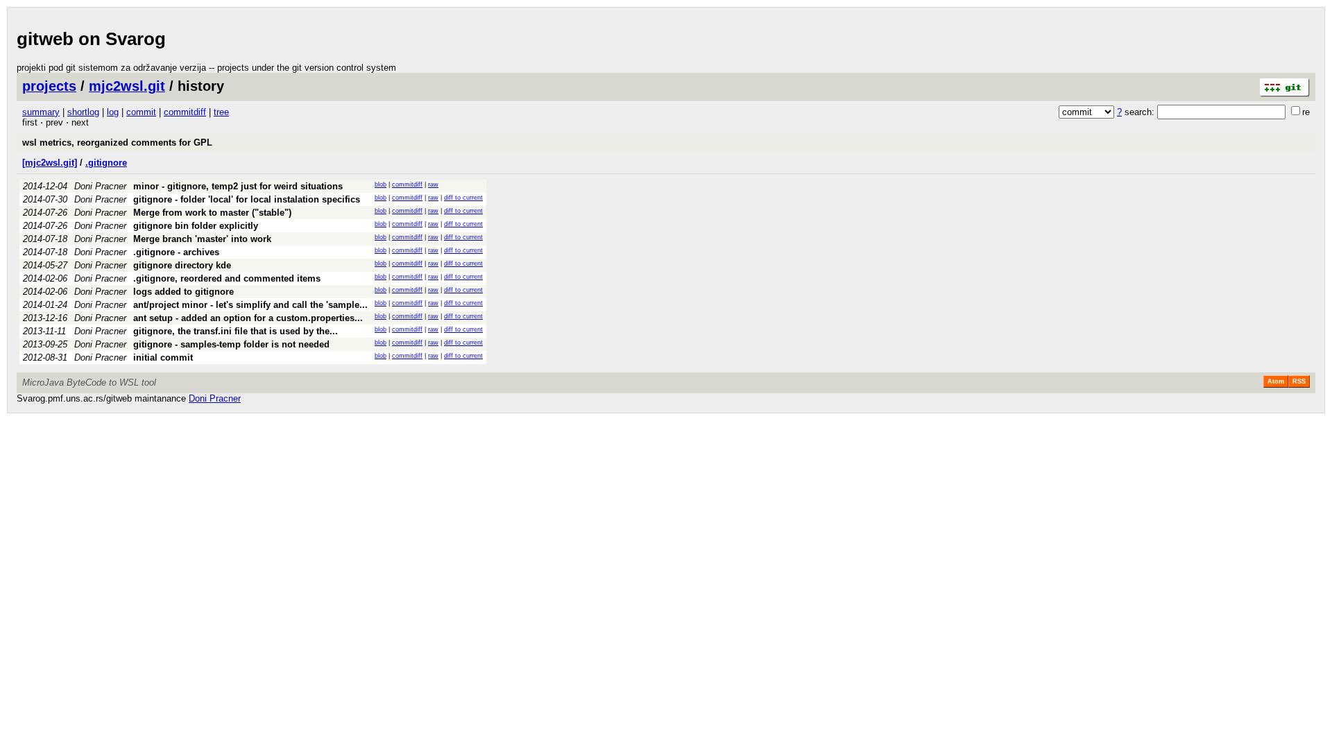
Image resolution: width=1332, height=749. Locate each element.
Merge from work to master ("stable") (212, 212)
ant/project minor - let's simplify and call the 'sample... (250, 305)
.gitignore (106, 162)
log (113, 112)
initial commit (163, 357)
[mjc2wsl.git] (49, 162)
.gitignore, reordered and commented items (227, 278)
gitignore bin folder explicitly (195, 226)
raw (433, 184)
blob (380, 184)
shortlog (83, 112)
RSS (1299, 381)
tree (221, 112)
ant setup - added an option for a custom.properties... (248, 318)
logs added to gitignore (183, 291)
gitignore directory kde (182, 265)
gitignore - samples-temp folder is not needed (231, 344)
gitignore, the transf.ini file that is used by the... (235, 331)
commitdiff (185, 112)
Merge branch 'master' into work (202, 239)
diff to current (463, 197)
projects (49, 86)
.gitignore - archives (176, 252)
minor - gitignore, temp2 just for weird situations (238, 186)
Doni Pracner (100, 186)
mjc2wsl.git (127, 86)
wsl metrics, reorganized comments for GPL (117, 142)
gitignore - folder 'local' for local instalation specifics (246, 199)
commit (141, 112)
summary (41, 112)
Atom (1275, 381)
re (1306, 112)
